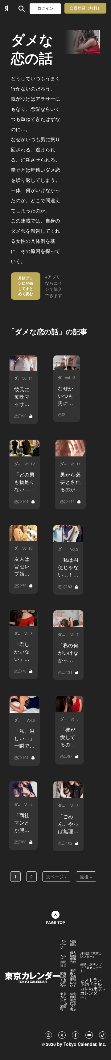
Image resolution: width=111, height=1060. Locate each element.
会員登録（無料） (85, 8)
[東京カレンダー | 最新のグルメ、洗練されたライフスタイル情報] (6, 8)
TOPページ (63, 944)
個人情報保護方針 (73, 957)
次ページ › (56, 876)
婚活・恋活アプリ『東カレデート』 (91, 967)
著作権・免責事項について (73, 978)
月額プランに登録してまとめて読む (25, 285)
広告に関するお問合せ (63, 979)
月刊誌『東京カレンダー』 (91, 955)
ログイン (45, 8)
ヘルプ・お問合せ (63, 960)
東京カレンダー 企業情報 (63, 1001)
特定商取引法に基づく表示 (73, 1001)
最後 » (86, 876)
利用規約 (73, 943)
